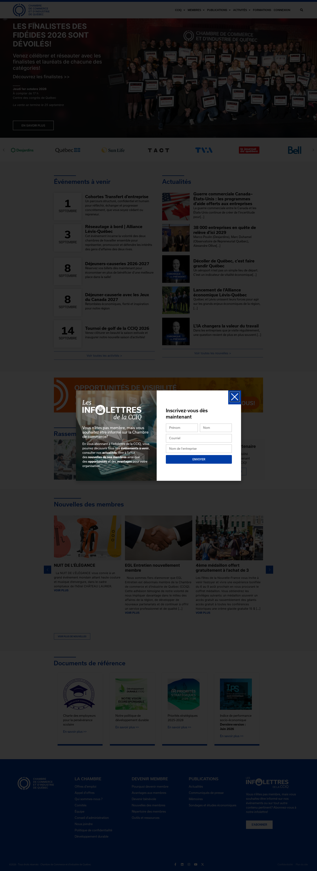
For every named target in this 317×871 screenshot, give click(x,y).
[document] (158, 435)
